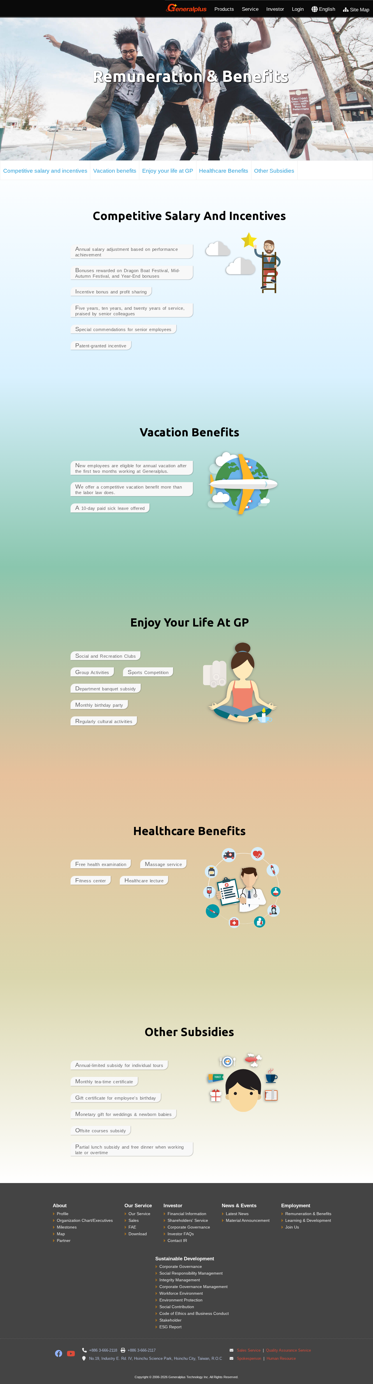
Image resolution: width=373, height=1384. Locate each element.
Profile (62, 1213)
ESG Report (170, 1326)
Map (61, 1233)
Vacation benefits (114, 171)
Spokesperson (249, 1359)
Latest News (237, 1213)
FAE (132, 1227)
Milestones (67, 1227)
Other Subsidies (274, 171)
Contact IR (177, 1240)
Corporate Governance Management (193, 1286)
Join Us (292, 1227)
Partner (64, 1240)
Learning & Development (308, 1220)
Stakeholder (170, 1320)
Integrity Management (179, 1280)
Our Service (139, 1213)
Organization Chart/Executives (85, 1220)
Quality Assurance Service (288, 1350)
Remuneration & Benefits (308, 1213)
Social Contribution (176, 1306)
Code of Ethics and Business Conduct (194, 1313)
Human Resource (280, 1359)
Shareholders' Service (188, 1220)
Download (138, 1233)
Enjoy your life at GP (167, 171)
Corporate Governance (189, 1227)
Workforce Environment (181, 1293)
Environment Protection (181, 1300)
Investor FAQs (181, 1233)
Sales (134, 1220)
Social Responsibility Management (191, 1273)
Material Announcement (248, 1220)
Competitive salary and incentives (45, 171)
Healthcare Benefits (223, 171)
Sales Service (249, 1350)
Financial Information (187, 1213)
